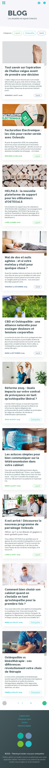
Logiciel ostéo (24, 716)
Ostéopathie (29, 33)
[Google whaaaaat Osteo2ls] (28, 744)
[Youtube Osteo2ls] (20, 744)
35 (31, 703)
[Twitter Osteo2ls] (28, 736)
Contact (24, 722)
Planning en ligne (24, 719)
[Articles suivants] (44, 703)
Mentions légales (24, 726)
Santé (41, 33)
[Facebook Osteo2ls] (20, 736)
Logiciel (17, 33)
